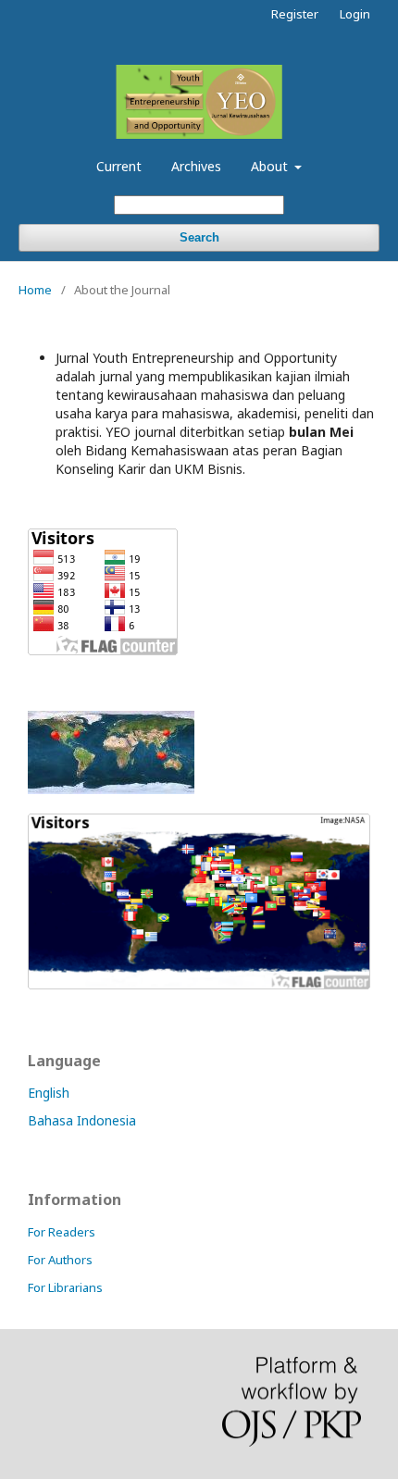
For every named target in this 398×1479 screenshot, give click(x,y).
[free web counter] (111, 789)
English (48, 1092)
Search (199, 237)
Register (294, 14)
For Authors (60, 1259)
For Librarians (65, 1287)
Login (355, 14)
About (271, 166)
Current (119, 166)
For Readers (61, 1232)
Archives (196, 166)
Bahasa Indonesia (82, 1120)
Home (35, 289)
